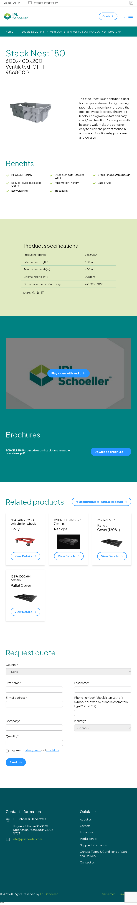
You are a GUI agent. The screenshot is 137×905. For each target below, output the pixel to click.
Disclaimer (108, 894)
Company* (13, 721)
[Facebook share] (33, 292)
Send (13, 762)
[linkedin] (131, 3)
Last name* (81, 683)
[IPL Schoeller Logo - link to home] (16, 16)
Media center (88, 839)
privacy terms (32, 750)
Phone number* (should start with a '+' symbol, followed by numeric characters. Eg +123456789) (101, 702)
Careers (85, 826)
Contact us (87, 862)
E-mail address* (16, 697)
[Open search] (123, 16)
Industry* (80, 721)
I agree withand (35, 750)
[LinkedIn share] (42, 292)
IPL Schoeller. (49, 894)
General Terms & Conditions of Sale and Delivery (103, 854)
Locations (86, 832)
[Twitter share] (38, 292)
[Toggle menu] (130, 16)
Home (9, 31)
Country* (12, 664)
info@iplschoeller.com (46, 3)
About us (86, 819)
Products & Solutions (31, 31)
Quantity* (12, 736)
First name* (13, 683)
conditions (52, 750)
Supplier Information (93, 845)
